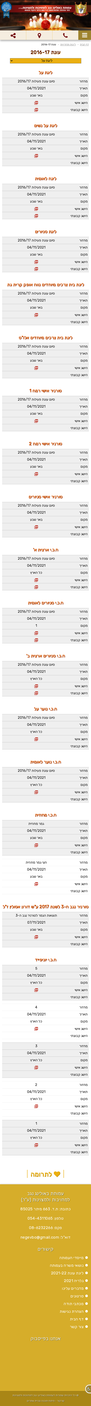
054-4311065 (40, 1218)
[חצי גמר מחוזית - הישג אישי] (36, 883)
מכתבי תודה (74, 1303)
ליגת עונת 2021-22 (67, 1273)
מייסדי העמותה (71, 1257)
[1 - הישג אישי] (36, 1145)
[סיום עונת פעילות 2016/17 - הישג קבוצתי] (36, 109)
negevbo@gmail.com (40, 1237)
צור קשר (77, 1326)
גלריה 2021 (74, 1280)
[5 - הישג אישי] (36, 990)
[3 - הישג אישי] (36, 1067)
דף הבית (84, 44)
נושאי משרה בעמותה (67, 1265)
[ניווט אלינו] (39, 35)
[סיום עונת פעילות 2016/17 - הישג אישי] (36, 102)
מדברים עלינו (73, 1288)
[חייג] (65, 35)
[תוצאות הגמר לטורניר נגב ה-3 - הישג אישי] (36, 936)
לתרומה (42, 1174)
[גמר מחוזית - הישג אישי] (36, 845)
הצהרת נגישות (72, 1311)
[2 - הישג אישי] (36, 1106)
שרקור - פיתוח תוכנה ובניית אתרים (45, 1400)
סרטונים (77, 1296)
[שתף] (13, 35)
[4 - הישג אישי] (36, 1028)
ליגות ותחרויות (68, 44)
